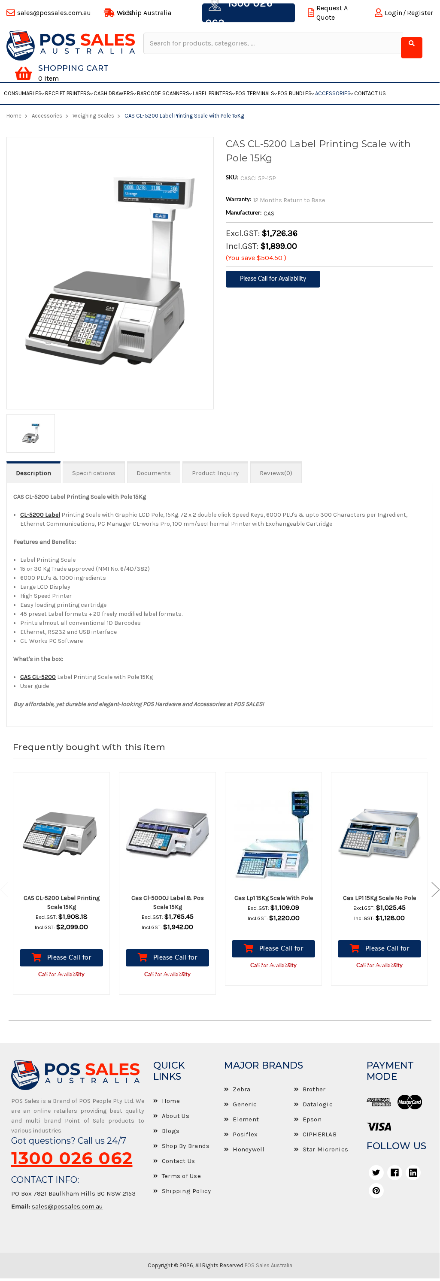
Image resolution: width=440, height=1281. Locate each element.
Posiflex (245, 1134)
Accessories (333, 93)
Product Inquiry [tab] (215, 473)
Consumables (23, 93)
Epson (312, 1119)
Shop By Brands (186, 1146)
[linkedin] (413, 1172)
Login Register (409, 13)
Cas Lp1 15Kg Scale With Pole (273, 898)
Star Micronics (326, 1149)
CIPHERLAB (320, 1134)
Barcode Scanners (163, 93)
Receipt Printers (67, 93)
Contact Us (370, 93)
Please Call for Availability (68, 960)
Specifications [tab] (93, 473)
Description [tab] (33, 473)
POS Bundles (295, 93)
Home (171, 1101)
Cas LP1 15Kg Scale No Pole (379, 898)
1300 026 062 (72, 1158)
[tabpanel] (62, 890)
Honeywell (248, 1149)
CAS (269, 213)
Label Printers (212, 93)
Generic (245, 1104)
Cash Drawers (114, 93)
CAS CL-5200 (38, 677)
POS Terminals (255, 93)
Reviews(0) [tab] (276, 473)
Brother (314, 1089)
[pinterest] (376, 1190)
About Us (175, 1116)
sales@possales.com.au (67, 1206)
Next (431, 890)
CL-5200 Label (40, 514)
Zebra (241, 1089)
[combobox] (273, 43)
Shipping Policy (186, 1191)
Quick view (69, 833)
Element (246, 1119)
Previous (8, 890)
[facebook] (394, 1172)
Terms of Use (181, 1176)
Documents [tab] (154, 473)
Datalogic (318, 1104)
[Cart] (23, 73)
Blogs (170, 1131)
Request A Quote (332, 12)
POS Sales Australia (268, 1265)
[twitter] (376, 1172)
